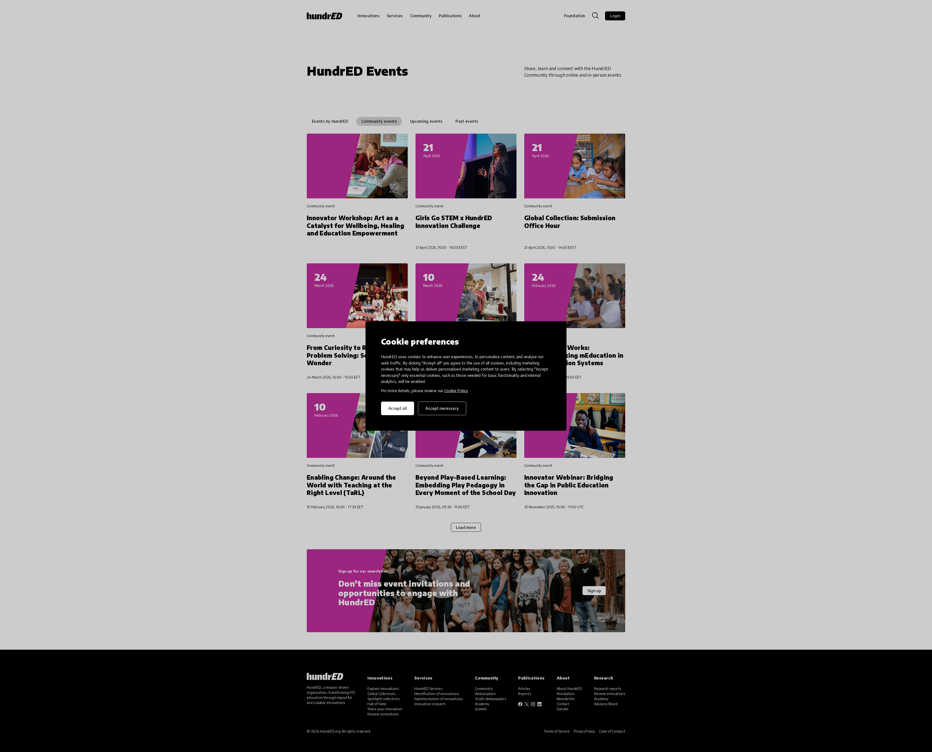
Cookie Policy (456, 390)
